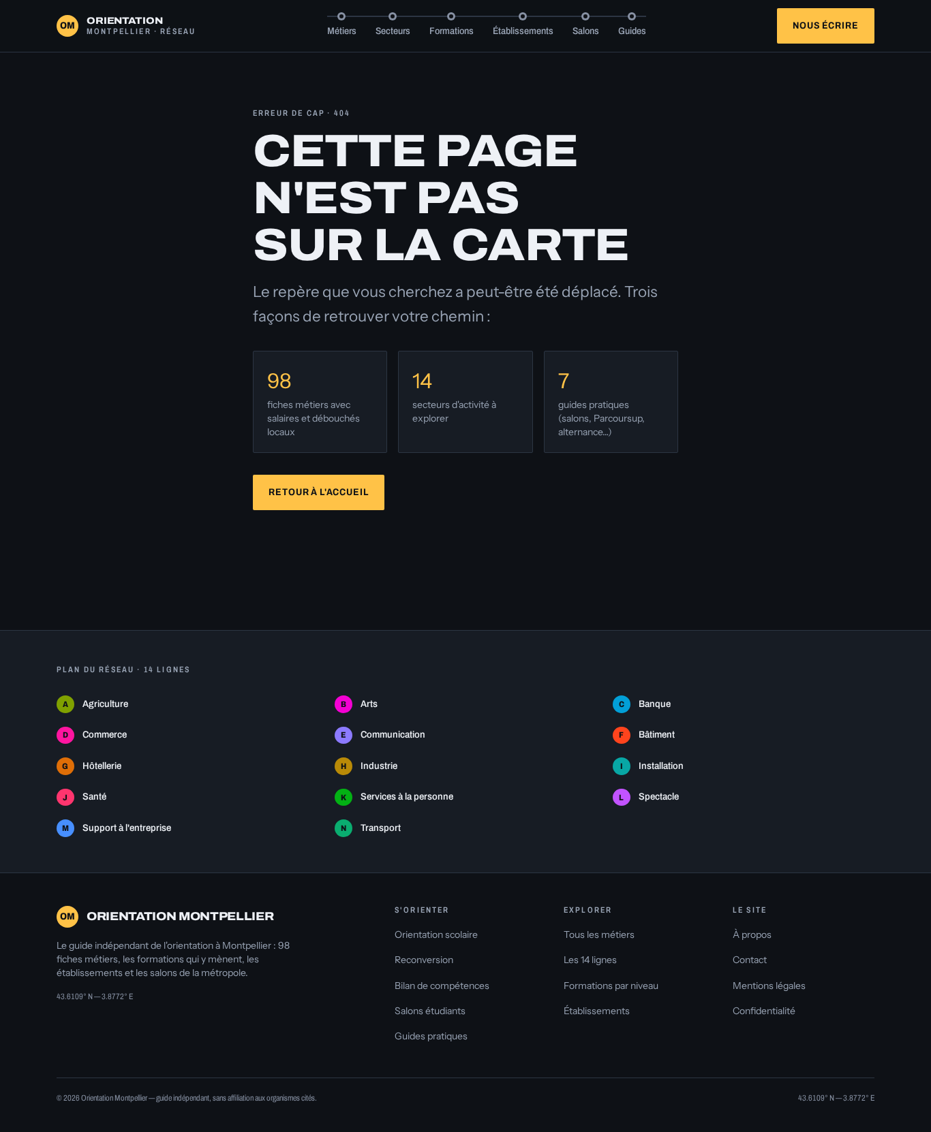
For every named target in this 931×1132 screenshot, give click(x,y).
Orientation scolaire (436, 934)
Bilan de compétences (442, 985)
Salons (586, 31)
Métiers (341, 31)
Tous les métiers (599, 934)
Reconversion (424, 960)
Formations (451, 31)
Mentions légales (769, 985)
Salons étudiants (430, 1011)
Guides (632, 31)
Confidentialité (764, 1011)
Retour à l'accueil (318, 492)
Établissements (523, 31)
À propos (752, 934)
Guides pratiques (431, 1036)
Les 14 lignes (590, 960)
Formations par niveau (611, 985)
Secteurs (393, 31)
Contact (750, 960)
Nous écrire (825, 25)
